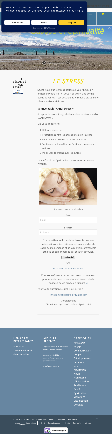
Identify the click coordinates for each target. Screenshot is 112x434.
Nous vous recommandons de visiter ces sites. (23, 350)
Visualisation (81, 400)
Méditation (80, 369)
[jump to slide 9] (64, 63)
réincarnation (81, 381)
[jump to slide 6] (58, 63)
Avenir (77, 346)
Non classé (80, 377)
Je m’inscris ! (68, 257)
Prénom (68, 227)
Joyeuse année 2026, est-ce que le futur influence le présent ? (55, 348)
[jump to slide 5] (56, 63)
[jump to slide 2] (50, 63)
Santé (77, 389)
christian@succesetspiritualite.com (68, 294)
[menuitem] (91, 19)
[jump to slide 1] (48, 63)
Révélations (80, 385)
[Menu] (90, 19)
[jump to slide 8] (62, 63)
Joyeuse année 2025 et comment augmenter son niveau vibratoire (53, 357)
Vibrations (79, 397)
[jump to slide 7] (60, 63)
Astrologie (79, 342)
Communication (82, 350)
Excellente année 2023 (52, 366)
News (77, 373)
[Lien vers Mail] (97, 419)
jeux (76, 366)
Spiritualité (80, 393)
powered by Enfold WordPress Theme (62, 419)
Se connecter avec (68, 268)
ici (86, 283)
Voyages (78, 404)
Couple (78, 354)
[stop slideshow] (68, 63)
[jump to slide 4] (54, 63)
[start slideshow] (44, 63)
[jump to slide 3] (52, 63)
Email (68, 214)
